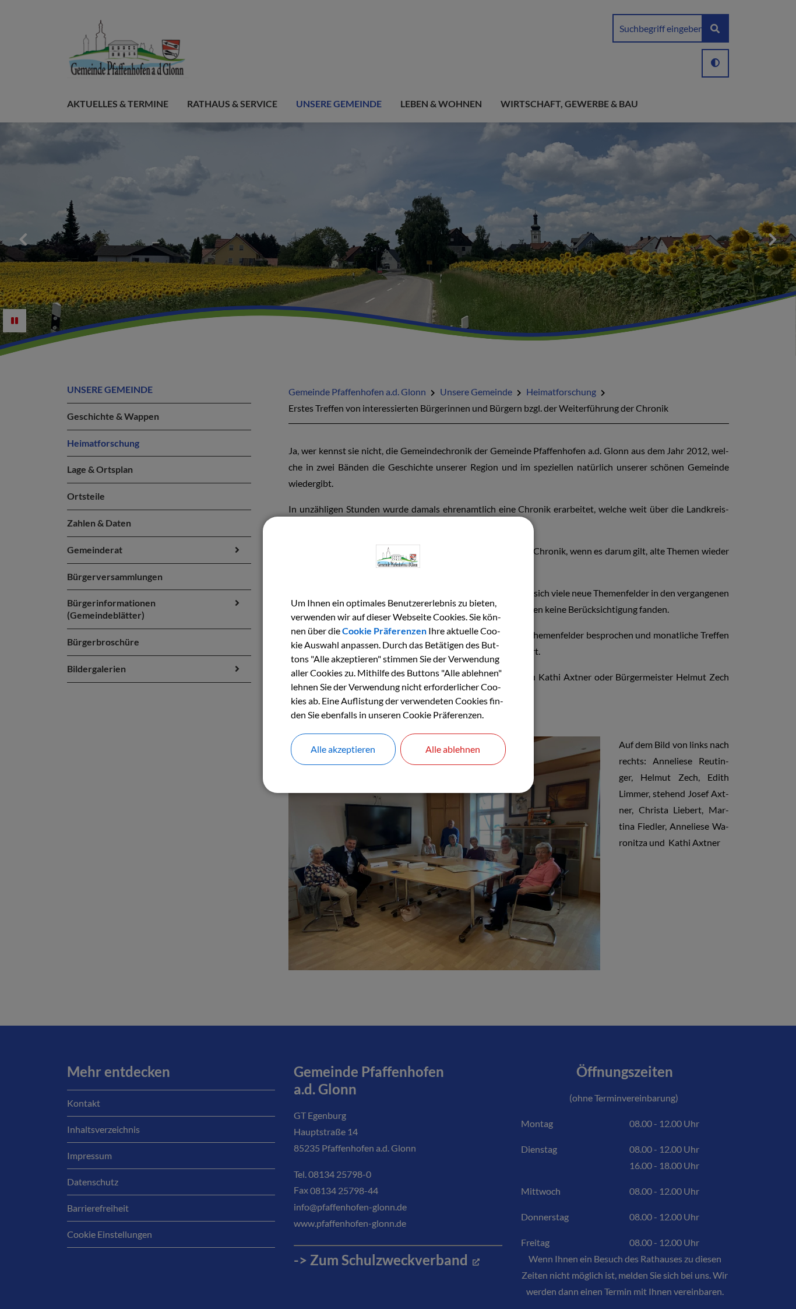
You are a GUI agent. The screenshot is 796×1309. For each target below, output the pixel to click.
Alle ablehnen (452, 748)
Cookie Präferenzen (384, 630)
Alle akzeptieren (343, 748)
